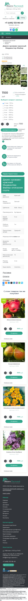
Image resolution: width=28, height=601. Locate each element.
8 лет (8, 117)
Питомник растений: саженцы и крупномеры (13, 489)
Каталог (5, 502)
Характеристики (10, 174)
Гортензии (6, 527)
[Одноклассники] (6, 283)
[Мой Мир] (9, 283)
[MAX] (10, 30)
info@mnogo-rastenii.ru (10, 557)
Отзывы (6, 280)
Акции (5, 515)
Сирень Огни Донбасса (14, 452)
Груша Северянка (14, 364)
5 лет (8, 110)
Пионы (5, 542)
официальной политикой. (8, 576)
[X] (11, 283)
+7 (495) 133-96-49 (14, 23)
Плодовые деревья (9, 536)
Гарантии (6, 511)
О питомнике (7, 509)
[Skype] (22, 283)
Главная (5, 500)
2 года (8, 103)
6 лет (8, 112)
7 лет (8, 115)
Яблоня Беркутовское (14, 320)
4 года (8, 108)
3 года (8, 105)
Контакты (6, 518)
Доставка (7, 273)
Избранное (5, 18)
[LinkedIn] (14, 283)
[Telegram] (13, 30)
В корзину (14, 333)
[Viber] (17, 283)
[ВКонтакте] (3, 283)
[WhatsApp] (16, 30)
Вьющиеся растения (9, 525)
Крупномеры (7, 534)
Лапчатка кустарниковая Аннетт (14, 408)
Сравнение (11, 18)
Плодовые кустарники (10, 538)
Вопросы (6, 513)
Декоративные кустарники (12, 529)
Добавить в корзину (9, 130)
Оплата (6, 276)
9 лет (8, 119)
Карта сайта (6, 493)
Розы (4, 540)
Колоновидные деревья (11, 532)
